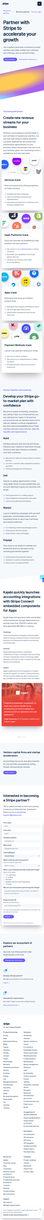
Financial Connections (11, 1067)
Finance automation (31, 1053)
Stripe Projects (29, 1149)
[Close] (40, 1210)
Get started (9, 59)
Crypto (5, 1059)
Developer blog (29, 1152)
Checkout (6, 1050)
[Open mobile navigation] (39, 4)
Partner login (36, 12)
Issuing (5, 1076)
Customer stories (9, 1163)
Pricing (5, 1035)
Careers (26, 1163)
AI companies (28, 1073)
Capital (5, 1047)
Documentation (29, 1134)
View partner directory (27, 59)
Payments (7, 1088)
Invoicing (6, 1073)
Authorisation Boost (10, 1041)
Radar (5, 1093)
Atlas (5, 1038)
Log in (5, 983)
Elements (6, 1064)
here (20, 862)
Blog (4, 1166)
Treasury (6, 1108)
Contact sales (29, 1172)
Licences (6, 1185)
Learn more (9, 772)
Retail (26, 1107)
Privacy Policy (29, 923)
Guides (5, 1160)
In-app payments (30, 1059)
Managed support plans (11, 1205)
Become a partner (23, 12)
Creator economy (30, 1076)
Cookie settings (9, 1191)
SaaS (25, 1070)
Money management (31, 1064)
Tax (4, 1102)
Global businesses (30, 1056)
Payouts (6, 1090)
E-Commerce (28, 1047)
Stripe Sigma (7, 1099)
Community (7, 1169)
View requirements (10, 1005)
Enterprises (28, 1035)
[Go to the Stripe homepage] (5, 1024)
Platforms (27, 1067)
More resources (9, 1194)
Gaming (26, 1082)
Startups (27, 1038)
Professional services (31, 1101)
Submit (7, 916)
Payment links (8, 1085)
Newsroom (27, 1166)
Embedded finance (30, 1050)
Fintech (26, 1079)
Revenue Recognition (10, 1096)
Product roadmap (30, 1160)
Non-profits (28, 1098)
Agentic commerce (30, 1041)
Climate (6, 1053)
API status (27, 1140)
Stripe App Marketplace (32, 1118)
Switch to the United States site (15, 1215)
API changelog (29, 1143)
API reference (28, 1137)
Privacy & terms (9, 1177)
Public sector (28, 1104)
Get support (7, 1202)
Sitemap (6, 1188)
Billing (5, 1044)
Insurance (27, 1090)
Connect (6, 1056)
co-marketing (22, 249)
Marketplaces (28, 1061)
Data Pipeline (8, 1061)
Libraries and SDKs (30, 1146)
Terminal (6, 1105)
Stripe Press (28, 1169)
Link (4, 1079)
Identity (6, 1070)
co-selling (34, 249)
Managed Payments (10, 1082)
